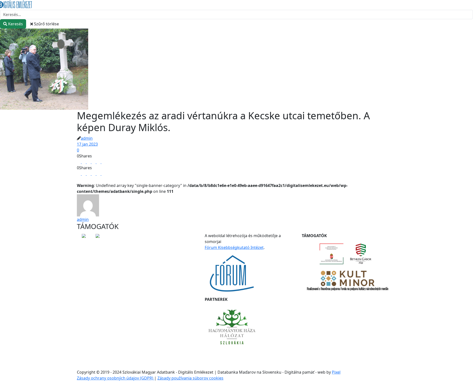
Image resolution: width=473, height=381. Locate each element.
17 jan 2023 (87, 144)
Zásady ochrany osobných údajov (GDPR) (115, 378)
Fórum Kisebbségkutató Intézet (234, 247)
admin (87, 138)
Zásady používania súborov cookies (190, 378)
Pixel (336, 372)
